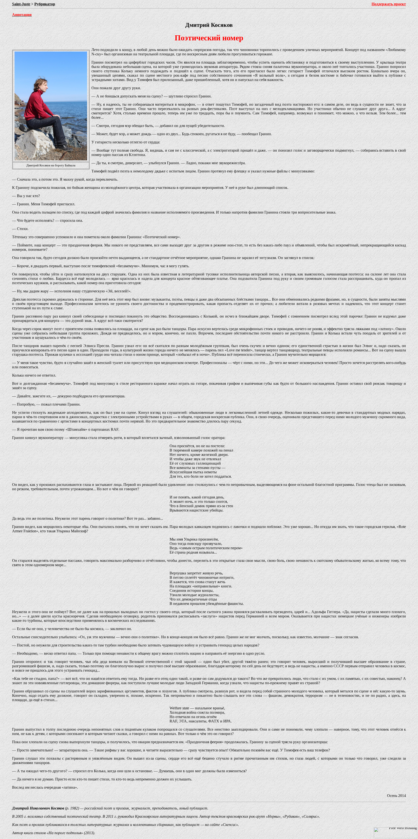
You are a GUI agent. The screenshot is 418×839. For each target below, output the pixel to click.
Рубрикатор (44, 4)
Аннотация (22, 15)
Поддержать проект (389, 4)
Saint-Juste (21, 4)
